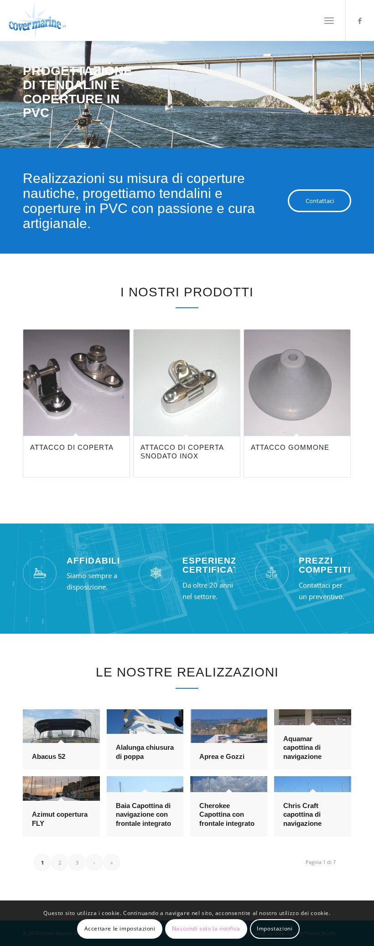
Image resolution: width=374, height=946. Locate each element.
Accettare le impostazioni (120, 928)
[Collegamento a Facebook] (360, 20)
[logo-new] (37, 20)
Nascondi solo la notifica (206, 928)
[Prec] (8, 85)
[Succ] (366, 85)
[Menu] (329, 20)
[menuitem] (329, 20)
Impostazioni (274, 928)
